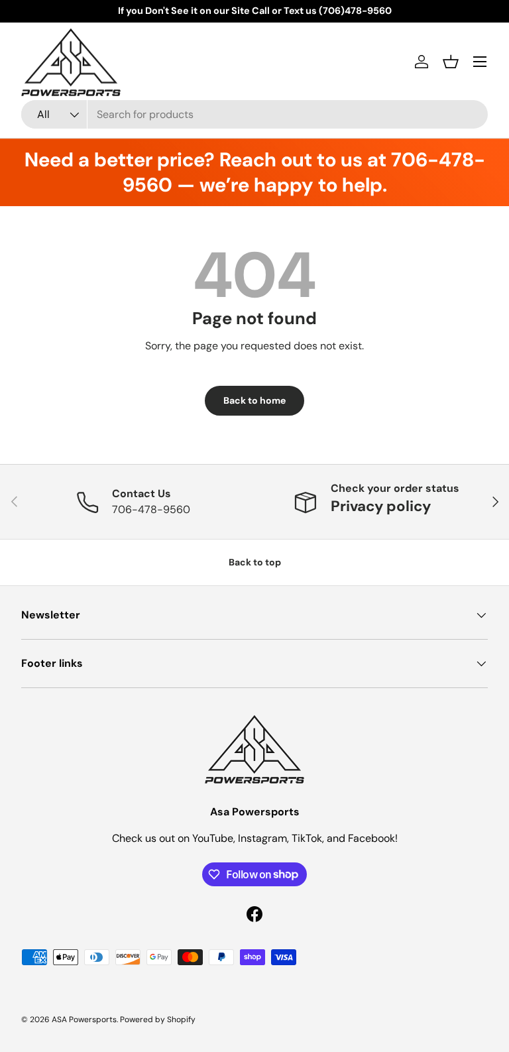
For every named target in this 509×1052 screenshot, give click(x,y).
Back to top (255, 562)
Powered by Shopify (158, 1019)
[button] (450, 61)
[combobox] (254, 114)
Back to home (254, 400)
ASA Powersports (84, 1019)
